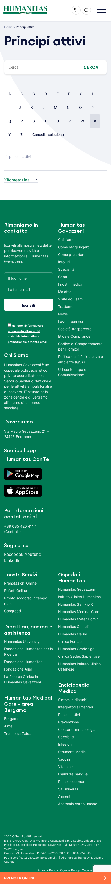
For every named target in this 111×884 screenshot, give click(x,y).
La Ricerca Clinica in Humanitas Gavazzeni (22, 679)
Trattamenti (67, 306)
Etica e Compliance (74, 336)
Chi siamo (66, 239)
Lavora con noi (70, 321)
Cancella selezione (48, 134)
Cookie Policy (70, 870)
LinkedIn (12, 560)
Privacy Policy (47, 870)
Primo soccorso (71, 781)
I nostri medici (70, 284)
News (63, 314)
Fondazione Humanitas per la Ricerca (28, 651)
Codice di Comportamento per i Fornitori (80, 346)
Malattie (65, 291)
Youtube (33, 554)
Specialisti (66, 737)
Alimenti (64, 796)
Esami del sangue (73, 774)
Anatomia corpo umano (77, 804)
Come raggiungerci (74, 247)
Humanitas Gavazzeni (76, 589)
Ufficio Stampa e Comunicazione (72, 372)
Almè (8, 726)
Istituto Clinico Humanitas (79, 597)
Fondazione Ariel (18, 669)
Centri (63, 277)
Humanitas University (22, 641)
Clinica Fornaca (71, 641)
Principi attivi (69, 714)
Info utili (64, 262)
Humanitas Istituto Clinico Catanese (79, 666)
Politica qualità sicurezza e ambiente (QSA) (80, 359)
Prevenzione (68, 722)
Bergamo (11, 718)
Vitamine (65, 766)
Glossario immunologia (77, 729)
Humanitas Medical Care (78, 611)
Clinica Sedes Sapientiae (79, 656)
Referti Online (15, 590)
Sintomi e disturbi (72, 699)
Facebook (13, 554)
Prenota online (19, 878)
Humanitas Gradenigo (76, 649)
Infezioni (65, 744)
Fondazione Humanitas (23, 661)
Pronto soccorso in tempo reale (25, 601)
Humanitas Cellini (72, 634)
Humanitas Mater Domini (78, 619)
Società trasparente (74, 329)
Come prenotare (71, 254)
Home (8, 27)
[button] (101, 10)
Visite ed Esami (70, 299)
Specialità (66, 269)
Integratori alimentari (75, 707)
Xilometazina (17, 179)
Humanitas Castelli (73, 626)
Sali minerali (68, 789)
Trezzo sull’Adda (17, 733)
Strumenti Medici (72, 752)
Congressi (12, 611)
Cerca (91, 67)
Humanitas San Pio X (75, 604)
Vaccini (64, 759)
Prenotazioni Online (20, 583)
